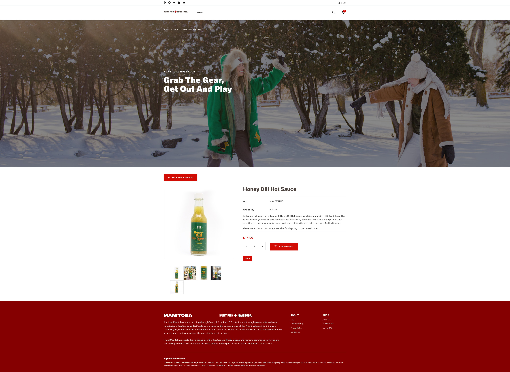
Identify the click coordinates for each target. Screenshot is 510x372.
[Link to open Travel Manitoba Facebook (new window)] (165, 2)
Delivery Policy (297, 324)
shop (176, 29)
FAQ (292, 320)
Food (247, 258)
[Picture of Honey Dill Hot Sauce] (177, 279)
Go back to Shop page (180, 177)
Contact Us (295, 332)
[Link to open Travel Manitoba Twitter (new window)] (174, 2)
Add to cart (286, 246)
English (343, 3)
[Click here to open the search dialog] (333, 12)
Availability (248, 209)
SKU (245, 201)
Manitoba (327, 320)
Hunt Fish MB (328, 324)
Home (166, 29)
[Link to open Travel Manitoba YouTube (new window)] (179, 2)
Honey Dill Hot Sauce (193, 29)
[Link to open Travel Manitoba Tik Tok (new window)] (183, 2)
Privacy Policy (296, 328)
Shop (200, 12)
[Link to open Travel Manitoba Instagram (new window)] (169, 2)
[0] (342, 14)
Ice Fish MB (327, 328)
